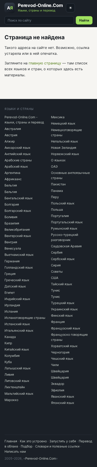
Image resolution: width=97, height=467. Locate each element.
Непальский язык (64, 141)
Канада (10, 337)
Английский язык (18, 154)
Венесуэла (13, 248)
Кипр (8, 343)
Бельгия (11, 185)
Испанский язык (17, 324)
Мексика (58, 117)
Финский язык (62, 315)
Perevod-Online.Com (40, 458)
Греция (10, 274)
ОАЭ (54, 166)
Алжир (10, 141)
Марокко (11, 400)
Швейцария (60, 371)
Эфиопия (57, 390)
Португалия (60, 216)
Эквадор (57, 384)
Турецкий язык (62, 303)
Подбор (26, 446)
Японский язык (62, 403)
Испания (11, 311)
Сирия (56, 265)
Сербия (56, 252)
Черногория (60, 352)
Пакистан (58, 184)
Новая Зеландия (63, 147)
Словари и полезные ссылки (57, 446)
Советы (57, 271)
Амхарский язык (17, 147)
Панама (57, 191)
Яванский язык (62, 396)
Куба (8, 362)
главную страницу (45, 63)
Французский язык (65, 328)
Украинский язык (64, 309)
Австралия (13, 129)
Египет (10, 292)
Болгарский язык (18, 211)
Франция (58, 322)
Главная (11, 441)
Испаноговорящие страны (25, 318)
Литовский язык (17, 381)
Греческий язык (17, 280)
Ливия (9, 374)
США (54, 278)
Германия (12, 261)
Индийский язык (17, 299)
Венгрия (11, 242)
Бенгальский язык (19, 198)
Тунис (55, 290)
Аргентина (12, 173)
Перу (55, 197)
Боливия (11, 217)
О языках (58, 160)
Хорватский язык (64, 346)
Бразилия (12, 223)
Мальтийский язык (19, 393)
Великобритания (17, 229)
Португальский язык (67, 222)
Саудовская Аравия (66, 246)
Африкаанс (13, 179)
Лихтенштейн (15, 387)
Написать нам (15, 451)
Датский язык (15, 286)
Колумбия (12, 355)
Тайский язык (61, 284)
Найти (84, 20)
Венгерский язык (18, 236)
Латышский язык (18, 368)
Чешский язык (62, 358)
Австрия (11, 135)
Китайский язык (17, 349)
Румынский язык (64, 228)
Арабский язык (16, 166)
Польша (57, 209)
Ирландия (12, 305)
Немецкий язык (63, 123)
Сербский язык (63, 259)
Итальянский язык (19, 330)
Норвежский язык (65, 154)
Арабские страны (18, 160)
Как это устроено (33, 441)
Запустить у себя (62, 441)
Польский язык (62, 203)
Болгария (12, 204)
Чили (55, 365)
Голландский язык (19, 267)
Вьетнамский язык (19, 255)
